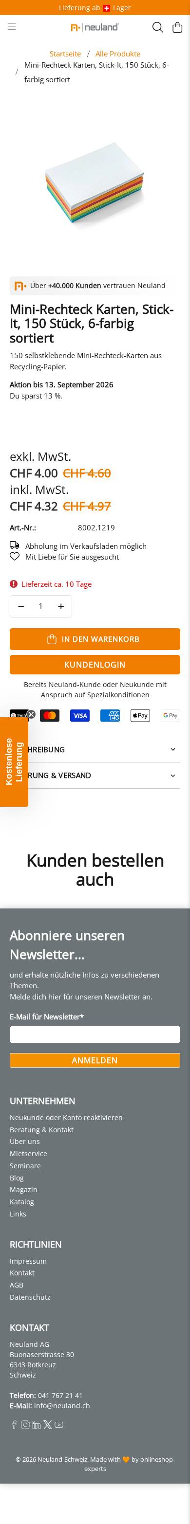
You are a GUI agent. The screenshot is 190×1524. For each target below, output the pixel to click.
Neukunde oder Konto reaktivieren (66, 1117)
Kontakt (22, 1272)
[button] (14, 762)
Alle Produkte (117, 53)
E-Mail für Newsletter (47, 1016)
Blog (17, 1177)
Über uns (25, 1141)
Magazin (24, 1189)
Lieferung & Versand (51, 775)
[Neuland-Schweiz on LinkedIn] (36, 1426)
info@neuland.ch (62, 1405)
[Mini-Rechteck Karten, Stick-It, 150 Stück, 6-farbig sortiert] (95, 181)
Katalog (22, 1201)
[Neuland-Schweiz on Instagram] (25, 1426)
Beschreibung (37, 749)
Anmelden (95, 1060)
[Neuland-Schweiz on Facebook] (14, 1426)
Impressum (28, 1261)
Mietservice (28, 1153)
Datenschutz (30, 1297)
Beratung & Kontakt (42, 1129)
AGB (16, 1284)
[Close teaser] (31, 714)
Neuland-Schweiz (62, 1459)
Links (18, 1213)
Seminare (25, 1165)
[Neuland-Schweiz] (95, 27)
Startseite (65, 53)
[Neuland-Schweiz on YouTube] (59, 1426)
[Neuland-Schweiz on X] (47, 1426)
